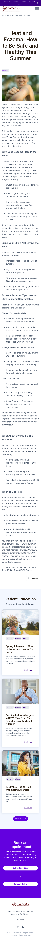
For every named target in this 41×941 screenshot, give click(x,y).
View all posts (20, 819)
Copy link (34, 579)
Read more (28, 670)
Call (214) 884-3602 (20, 868)
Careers (20, 920)
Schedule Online (20, 884)
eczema (29, 567)
